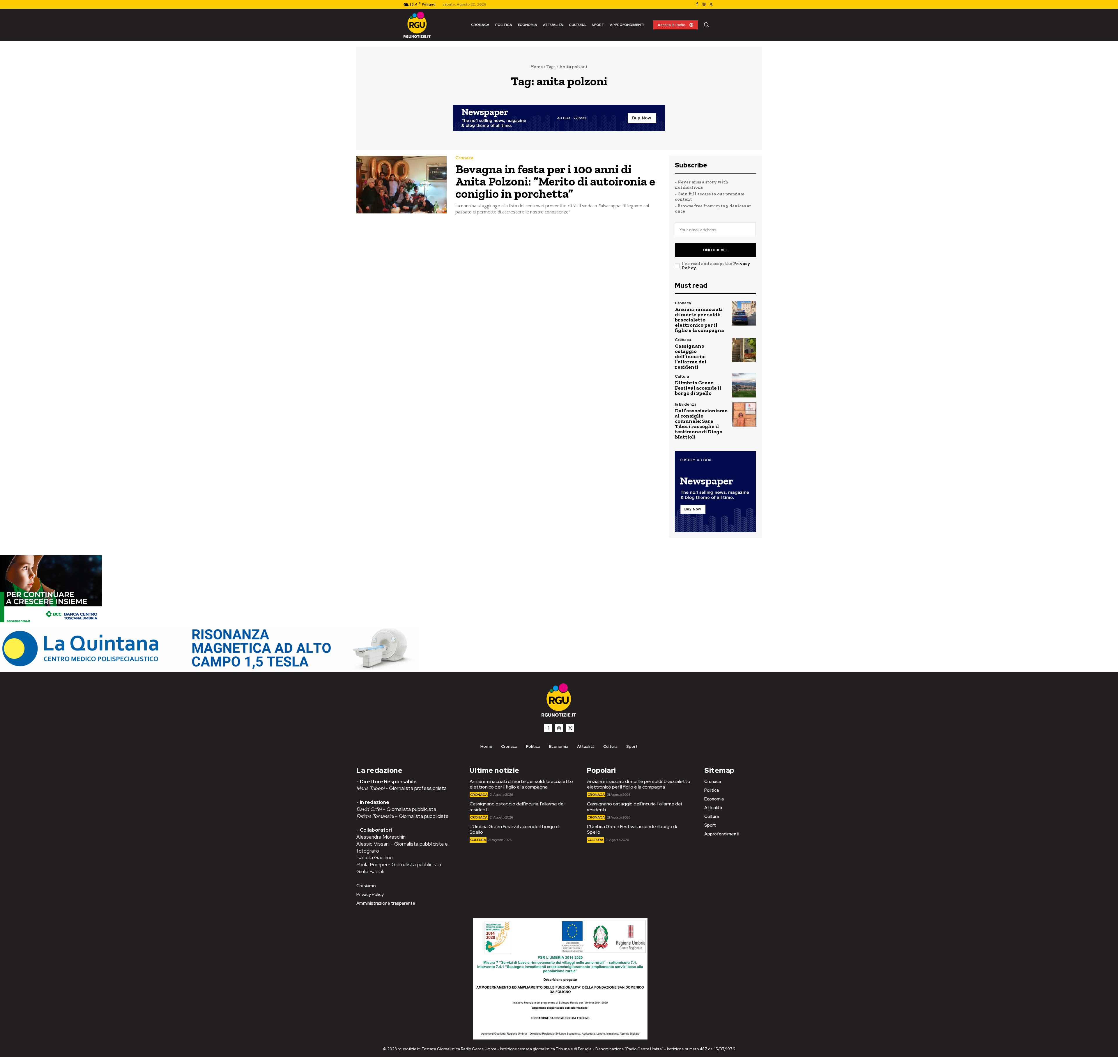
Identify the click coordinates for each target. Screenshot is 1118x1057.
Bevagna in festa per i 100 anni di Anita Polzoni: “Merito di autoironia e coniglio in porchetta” (555, 181)
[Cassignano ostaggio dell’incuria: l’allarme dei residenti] (744, 350)
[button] (706, 24)
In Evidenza (685, 404)
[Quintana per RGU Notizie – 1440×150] (209, 668)
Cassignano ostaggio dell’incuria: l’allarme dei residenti (690, 356)
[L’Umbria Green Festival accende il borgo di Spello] (744, 385)
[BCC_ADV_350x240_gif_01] (51, 623)
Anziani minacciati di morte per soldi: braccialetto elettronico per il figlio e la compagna (699, 319)
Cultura (682, 376)
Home (536, 66)
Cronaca (464, 158)
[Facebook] (697, 4)
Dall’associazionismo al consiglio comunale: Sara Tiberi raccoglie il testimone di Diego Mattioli (701, 423)
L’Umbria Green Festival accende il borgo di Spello (698, 387)
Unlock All (715, 250)
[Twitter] (710, 4)
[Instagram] (703, 4)
